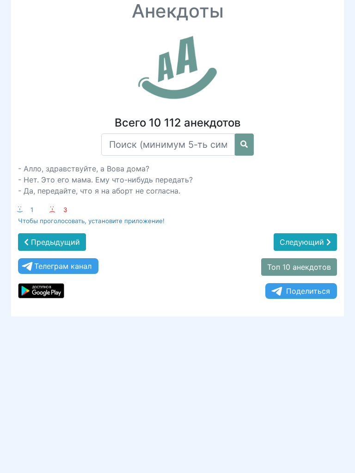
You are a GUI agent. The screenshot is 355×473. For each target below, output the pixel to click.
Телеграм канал (63, 266)
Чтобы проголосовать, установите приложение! (91, 220)
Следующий (303, 242)
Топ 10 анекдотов (299, 267)
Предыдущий (54, 242)
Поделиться (308, 291)
